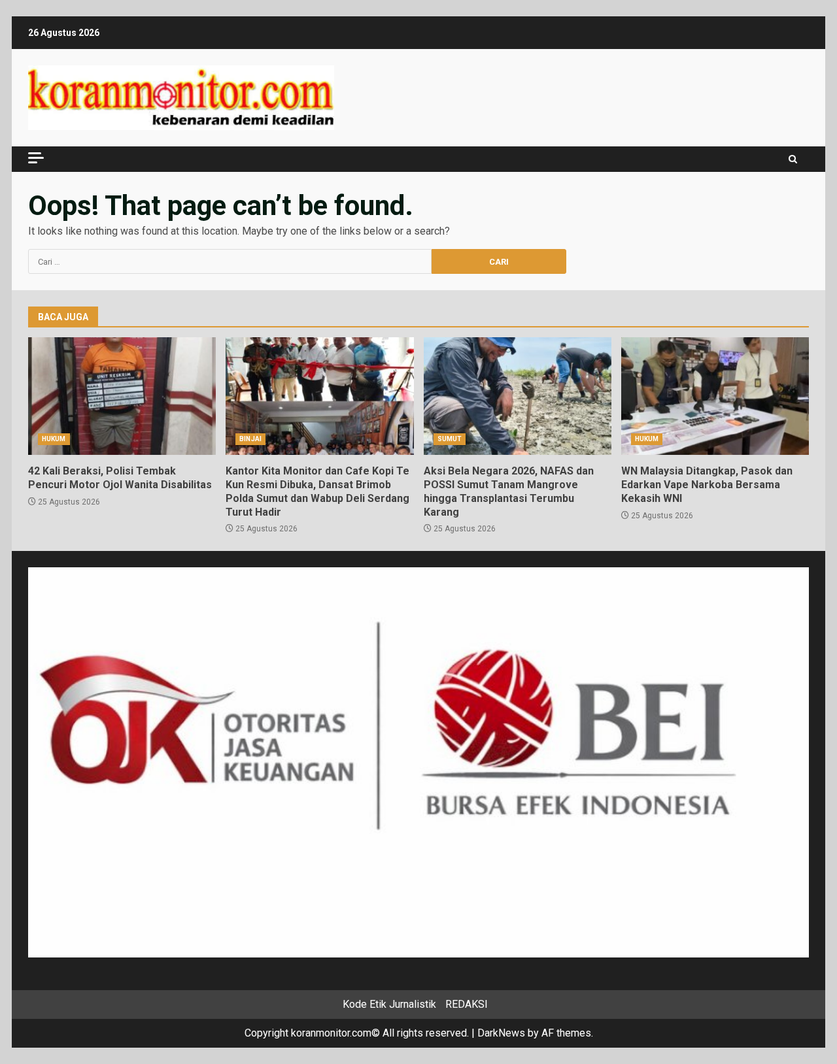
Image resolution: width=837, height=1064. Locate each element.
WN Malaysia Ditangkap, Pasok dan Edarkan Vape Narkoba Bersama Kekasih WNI (715, 396)
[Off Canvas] (36, 157)
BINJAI (250, 438)
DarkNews (501, 1033)
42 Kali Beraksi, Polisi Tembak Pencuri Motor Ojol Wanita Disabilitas (122, 396)
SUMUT (449, 438)
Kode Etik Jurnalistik (389, 1004)
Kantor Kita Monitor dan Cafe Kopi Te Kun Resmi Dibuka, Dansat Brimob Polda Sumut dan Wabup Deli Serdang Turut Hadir (319, 396)
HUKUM (54, 438)
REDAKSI (466, 1004)
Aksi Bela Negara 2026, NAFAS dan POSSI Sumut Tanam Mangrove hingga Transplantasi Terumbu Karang (517, 396)
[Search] (793, 159)
